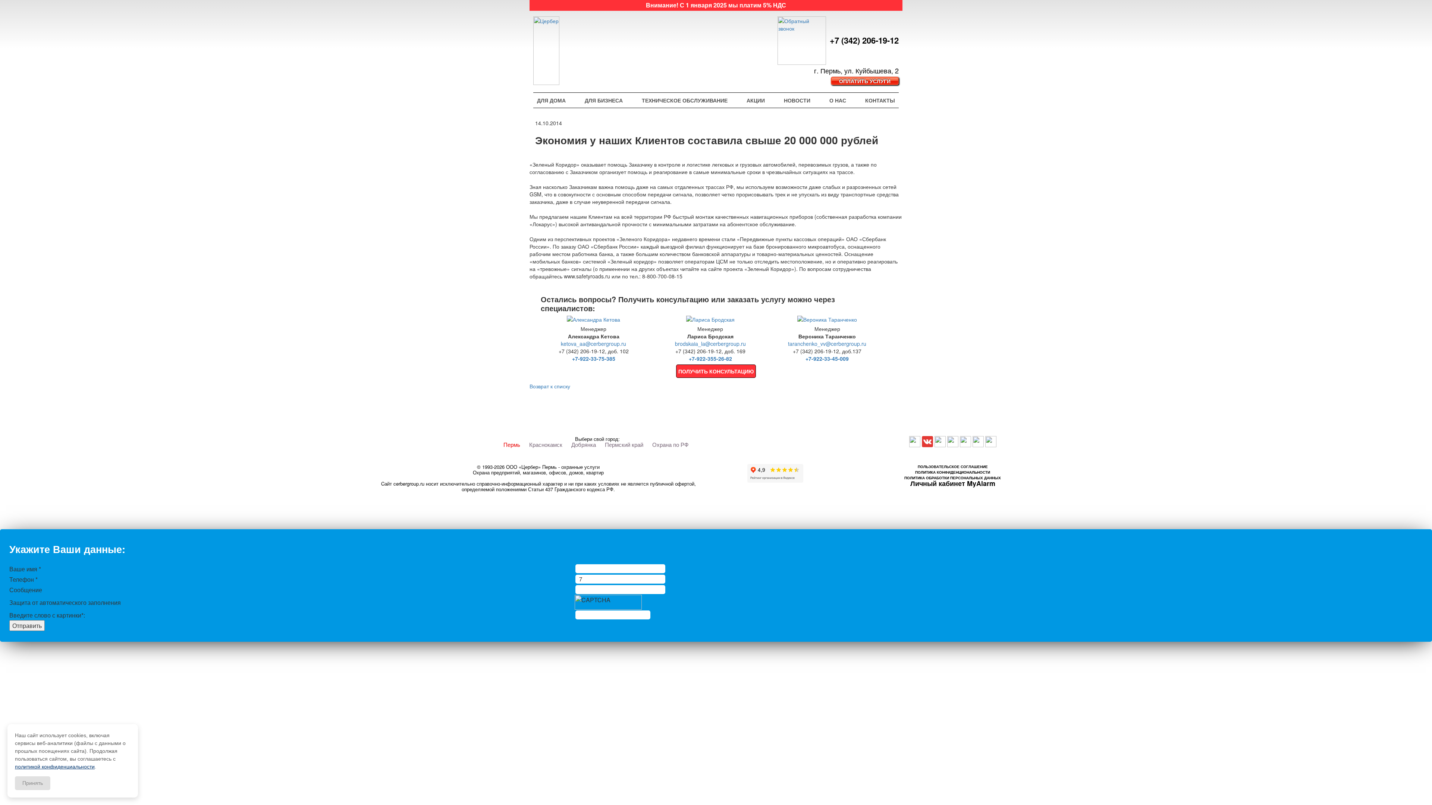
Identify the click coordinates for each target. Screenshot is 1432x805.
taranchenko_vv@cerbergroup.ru (827, 343)
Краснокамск (545, 444)
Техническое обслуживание (685, 100)
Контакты (880, 100)
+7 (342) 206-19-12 (864, 40)
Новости (797, 100)
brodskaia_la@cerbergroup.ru (710, 343)
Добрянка (583, 444)
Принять (32, 783)
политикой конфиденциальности (55, 767)
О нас (837, 100)
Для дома (551, 100)
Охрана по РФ (670, 444)
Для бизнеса (604, 100)
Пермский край (624, 444)
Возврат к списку (550, 386)
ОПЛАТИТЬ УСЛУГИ (865, 81)
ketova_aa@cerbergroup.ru (593, 343)
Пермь (511, 444)
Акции (756, 100)
